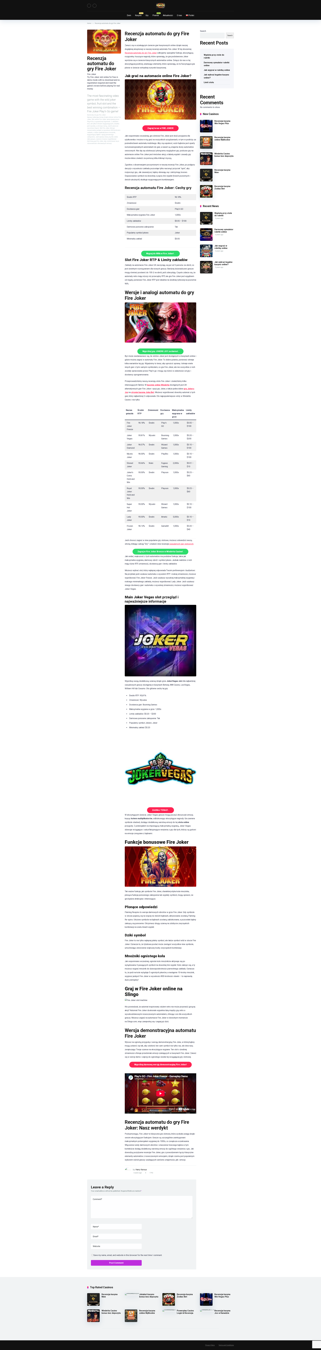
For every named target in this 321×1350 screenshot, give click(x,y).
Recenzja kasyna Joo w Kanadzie (222, 1311)
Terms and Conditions (226, 1345)
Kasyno (138, 15)
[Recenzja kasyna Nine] (206, 180)
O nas (179, 15)
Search (203, 31)
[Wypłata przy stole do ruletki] (206, 224)
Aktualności (168, 15)
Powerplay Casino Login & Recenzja (185, 1311)
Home (89, 23)
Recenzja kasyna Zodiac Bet (222, 187)
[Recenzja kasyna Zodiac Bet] (206, 197)
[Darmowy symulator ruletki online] (206, 240)
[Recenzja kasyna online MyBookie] (206, 148)
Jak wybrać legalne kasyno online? (216, 76)
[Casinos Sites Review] (160, 5)
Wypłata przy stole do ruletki (214, 56)
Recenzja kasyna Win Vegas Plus (222, 122)
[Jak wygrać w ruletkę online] (206, 256)
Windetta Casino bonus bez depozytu (223, 154)
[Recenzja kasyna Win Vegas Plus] (206, 132)
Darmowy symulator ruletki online (216, 64)
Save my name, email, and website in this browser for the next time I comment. (127, 1255)
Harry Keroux (141, 1169)
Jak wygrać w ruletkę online (217, 70)
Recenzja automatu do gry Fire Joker (141, 53)
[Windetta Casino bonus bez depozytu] (206, 164)
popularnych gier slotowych (181, 544)
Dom (129, 15)
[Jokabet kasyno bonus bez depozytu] (132, 1293)
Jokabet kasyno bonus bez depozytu (148, 1295)
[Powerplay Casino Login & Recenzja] (169, 1309)
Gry (147, 15)
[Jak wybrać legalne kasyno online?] (206, 273)
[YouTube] (89, 6)
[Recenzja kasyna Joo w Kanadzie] (207, 1309)
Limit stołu (209, 82)
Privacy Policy (210, 1345)
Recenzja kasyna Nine (222, 171)
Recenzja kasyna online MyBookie (222, 138)
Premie (155, 15)
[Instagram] (94, 6)
